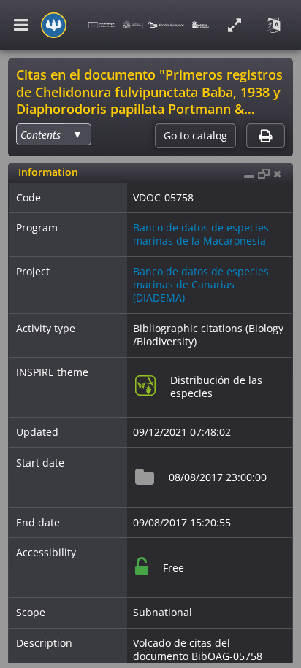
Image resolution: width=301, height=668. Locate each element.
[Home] (53, 25)
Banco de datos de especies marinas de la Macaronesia (201, 233)
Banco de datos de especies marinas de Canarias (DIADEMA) (201, 284)
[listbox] (53, 134)
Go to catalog (195, 135)
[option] (40, 135)
